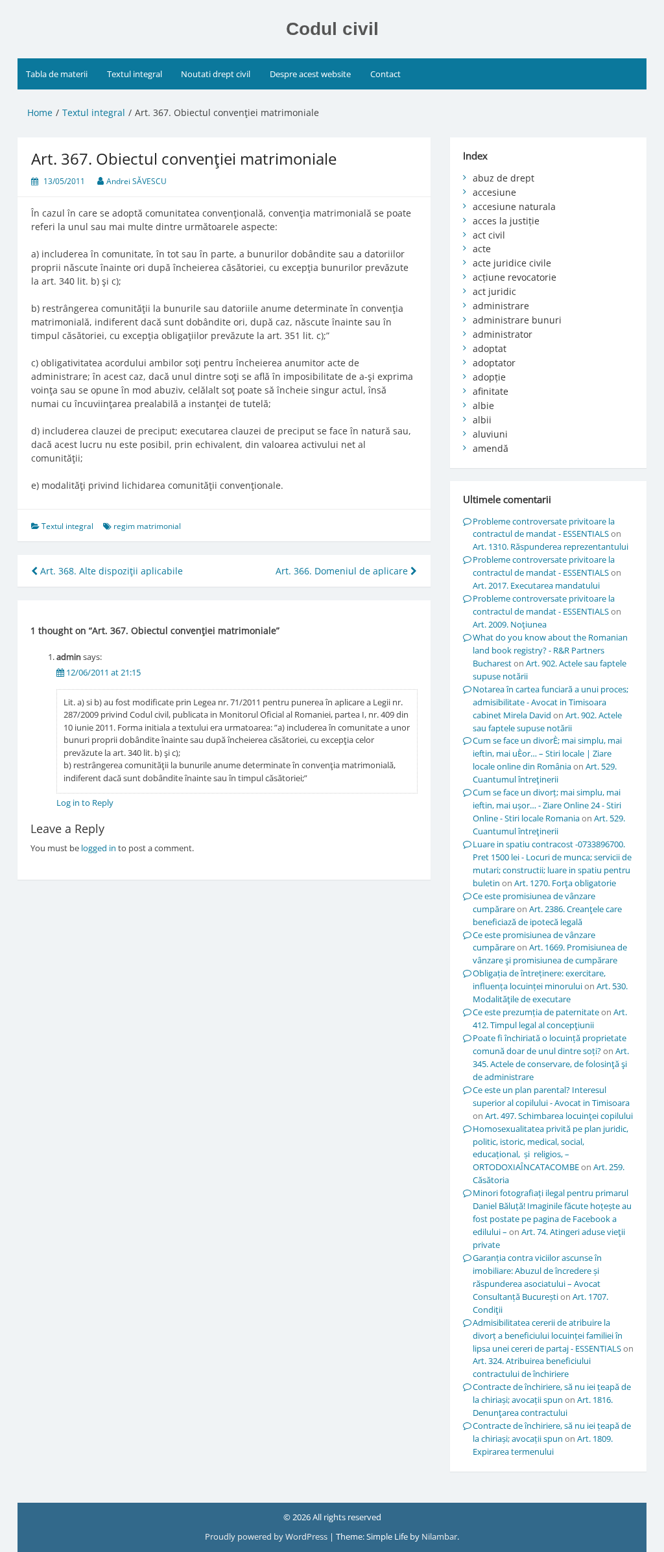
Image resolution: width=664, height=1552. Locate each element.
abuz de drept (503, 178)
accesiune (494, 192)
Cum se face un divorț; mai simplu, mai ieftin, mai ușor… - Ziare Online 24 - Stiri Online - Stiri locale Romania (547, 805)
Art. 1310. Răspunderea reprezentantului (550, 546)
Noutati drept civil (215, 74)
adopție (489, 377)
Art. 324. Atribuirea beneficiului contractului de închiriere (532, 1367)
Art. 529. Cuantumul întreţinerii (545, 772)
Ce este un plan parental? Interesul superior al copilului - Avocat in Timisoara (551, 1096)
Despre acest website (310, 74)
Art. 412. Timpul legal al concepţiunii (550, 1018)
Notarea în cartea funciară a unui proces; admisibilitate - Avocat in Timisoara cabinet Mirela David (550, 702)
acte (482, 248)
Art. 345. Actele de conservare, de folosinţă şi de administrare (551, 1064)
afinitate (490, 391)
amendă (490, 448)
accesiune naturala (514, 206)
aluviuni (490, 434)
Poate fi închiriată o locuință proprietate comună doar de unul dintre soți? (549, 1044)
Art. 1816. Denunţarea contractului (543, 1406)
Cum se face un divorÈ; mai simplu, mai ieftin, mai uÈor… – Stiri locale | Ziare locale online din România (547, 753)
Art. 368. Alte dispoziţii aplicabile (110, 571)
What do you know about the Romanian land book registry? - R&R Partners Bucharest (550, 650)
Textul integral (134, 74)
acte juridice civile (512, 263)
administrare (501, 306)
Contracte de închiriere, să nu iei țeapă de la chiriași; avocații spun (552, 1393)
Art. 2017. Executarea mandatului (536, 585)
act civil (489, 235)
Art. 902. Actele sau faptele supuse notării (547, 721)
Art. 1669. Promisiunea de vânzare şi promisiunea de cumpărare (550, 953)
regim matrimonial (147, 526)
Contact (385, 74)
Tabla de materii (57, 74)
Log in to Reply (84, 802)
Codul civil (332, 29)
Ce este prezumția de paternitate (536, 1012)
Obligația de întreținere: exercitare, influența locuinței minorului (539, 979)
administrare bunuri (517, 320)
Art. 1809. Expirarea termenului (543, 1445)
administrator (502, 334)
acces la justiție (506, 221)
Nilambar (439, 1536)
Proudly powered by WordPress (267, 1536)
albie (483, 405)
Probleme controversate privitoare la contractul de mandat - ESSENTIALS (544, 527)
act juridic (494, 291)
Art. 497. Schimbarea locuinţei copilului (559, 1116)
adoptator (494, 363)
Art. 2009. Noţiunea (510, 624)
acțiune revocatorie (514, 277)
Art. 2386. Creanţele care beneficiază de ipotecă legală (547, 915)
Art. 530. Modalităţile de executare (550, 992)
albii (482, 420)
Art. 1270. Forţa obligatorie (565, 883)
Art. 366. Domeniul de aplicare (343, 571)
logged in (98, 848)
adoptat (489, 348)
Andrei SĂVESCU (136, 181)
